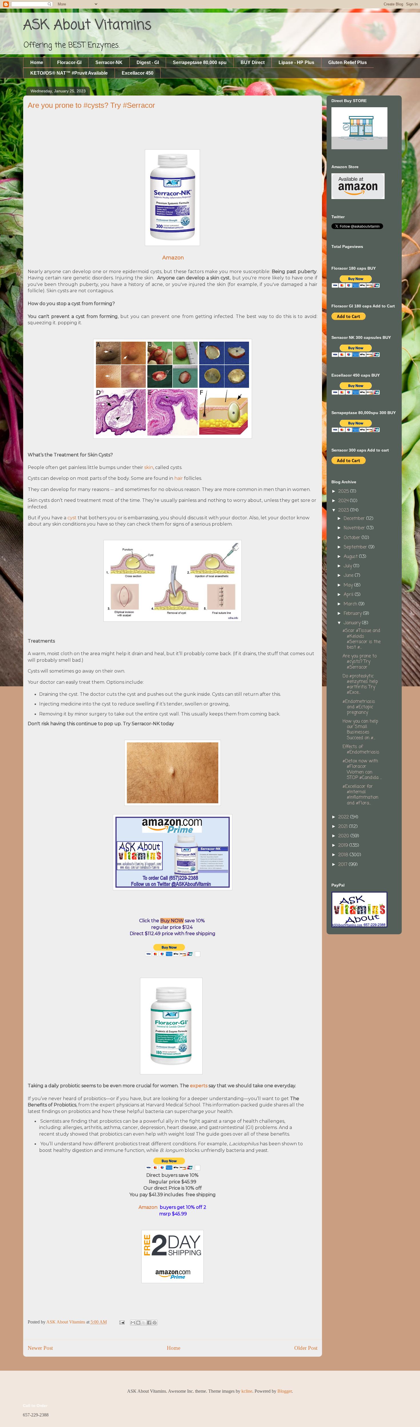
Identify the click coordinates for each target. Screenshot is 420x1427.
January (353, 623)
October (353, 537)
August (351, 556)
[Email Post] (121, 1321)
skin (148, 467)
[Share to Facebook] (149, 1322)
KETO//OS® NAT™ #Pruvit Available (69, 73)
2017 (343, 864)
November (355, 528)
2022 (344, 817)
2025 (344, 491)
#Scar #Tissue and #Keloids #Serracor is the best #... (362, 639)
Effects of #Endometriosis (361, 750)
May (349, 585)
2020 (344, 836)
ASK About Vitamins (87, 25)
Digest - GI (148, 62)
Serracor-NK (109, 62)
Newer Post (40, 1348)
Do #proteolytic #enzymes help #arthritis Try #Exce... (360, 684)
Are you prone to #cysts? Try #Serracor (360, 662)
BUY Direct (253, 62)
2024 (344, 501)
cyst (72, 517)
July (348, 566)
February (353, 613)
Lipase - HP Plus (296, 62)
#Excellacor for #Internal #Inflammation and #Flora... (360, 795)
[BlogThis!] (138, 1322)
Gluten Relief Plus (347, 62)
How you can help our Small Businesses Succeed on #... (360, 730)
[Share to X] (144, 1322)
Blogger (284, 1391)
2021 (343, 826)
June (349, 575)
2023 (344, 510)
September (356, 547)
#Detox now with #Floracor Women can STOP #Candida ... (362, 769)
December (355, 518)
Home (36, 62)
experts (199, 1085)
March (351, 604)
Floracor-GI (69, 62)
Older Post (305, 1348)
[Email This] (133, 1322)
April (349, 594)
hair (178, 478)
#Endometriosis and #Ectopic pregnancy (359, 707)
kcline (246, 1391)
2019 (343, 845)
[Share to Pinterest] (154, 1322)
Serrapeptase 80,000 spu (200, 62)
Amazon (149, 1207)
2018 (344, 855)
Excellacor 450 (137, 73)
